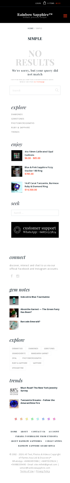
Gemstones (17, 118)
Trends (15, 132)
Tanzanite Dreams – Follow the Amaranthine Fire (38, 401)
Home (30, 28)
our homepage (39, 82)
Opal (14, 358)
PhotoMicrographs (22, 123)
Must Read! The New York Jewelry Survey (39, 389)
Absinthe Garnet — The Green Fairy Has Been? (40, 311)
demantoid (17, 348)
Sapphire (37, 363)
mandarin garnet (40, 353)
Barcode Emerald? (30, 321)
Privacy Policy (43, 471)
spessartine (17, 368)
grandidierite (18, 353)
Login (38, 3)
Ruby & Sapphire (20, 127)
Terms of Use (27, 471)
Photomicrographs (31, 358)
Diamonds (17, 114)
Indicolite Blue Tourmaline (35, 296)
